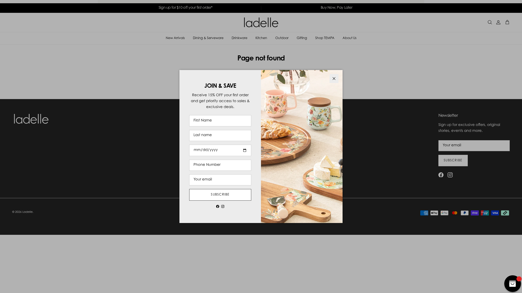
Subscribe (220, 194)
